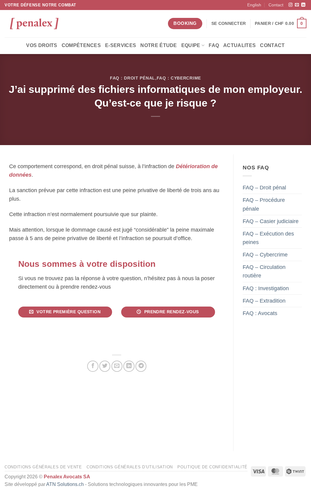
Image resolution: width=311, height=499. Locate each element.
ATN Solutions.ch (65, 484)
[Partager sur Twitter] (104, 366)
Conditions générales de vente (43, 467)
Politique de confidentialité (212, 467)
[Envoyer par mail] (116, 366)
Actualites (239, 45)
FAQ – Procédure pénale (264, 204)
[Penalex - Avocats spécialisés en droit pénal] (35, 23)
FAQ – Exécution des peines (268, 237)
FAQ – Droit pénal (264, 188)
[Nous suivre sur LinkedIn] (303, 5)
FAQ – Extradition (264, 300)
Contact (275, 4)
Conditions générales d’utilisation (130, 467)
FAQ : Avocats (260, 313)
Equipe (190, 45)
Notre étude (158, 45)
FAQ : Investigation (266, 288)
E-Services (120, 45)
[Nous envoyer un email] (297, 5)
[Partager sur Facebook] (92, 366)
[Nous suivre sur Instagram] (290, 5)
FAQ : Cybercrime (179, 78)
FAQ (214, 45)
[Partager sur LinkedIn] (128, 366)
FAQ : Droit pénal (132, 78)
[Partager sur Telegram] (140, 366)
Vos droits (41, 45)
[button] (228, 23)
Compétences (81, 45)
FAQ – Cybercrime (265, 255)
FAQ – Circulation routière (264, 271)
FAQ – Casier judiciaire (271, 221)
